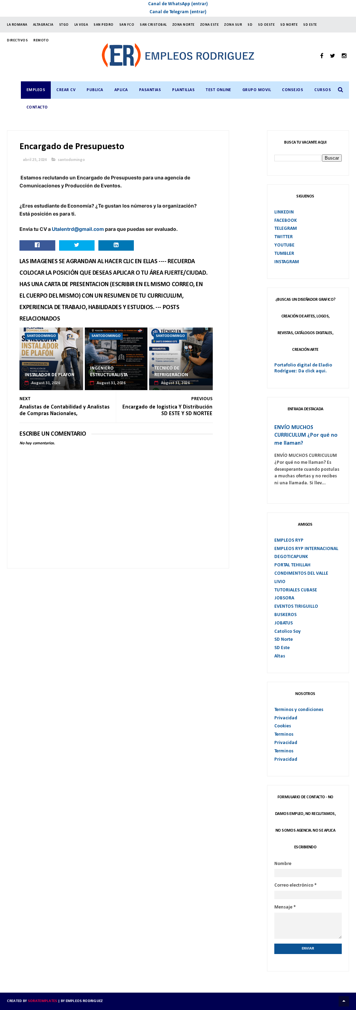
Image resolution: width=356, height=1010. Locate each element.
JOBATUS (283, 623)
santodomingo (71, 160)
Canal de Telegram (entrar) (178, 12)
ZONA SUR (233, 25)
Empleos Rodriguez (84, 1001)
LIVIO (279, 581)
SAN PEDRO (104, 25)
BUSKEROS (285, 614)
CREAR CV (65, 90)
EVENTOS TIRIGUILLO (296, 606)
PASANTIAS (150, 90)
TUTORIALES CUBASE (295, 590)
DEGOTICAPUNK (291, 556)
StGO (64, 25)
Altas (279, 656)
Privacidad (285, 718)
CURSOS (322, 90)
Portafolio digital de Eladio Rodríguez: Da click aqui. (303, 368)
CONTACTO (37, 107)
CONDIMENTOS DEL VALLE (301, 573)
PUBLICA (95, 90)
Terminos (283, 734)
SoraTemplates (42, 1001)
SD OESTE (266, 25)
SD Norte (283, 639)
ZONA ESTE (209, 25)
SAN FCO (127, 25)
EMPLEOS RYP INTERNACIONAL (306, 548)
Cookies (282, 726)
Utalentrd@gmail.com (78, 229)
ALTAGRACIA (43, 25)
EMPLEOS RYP (289, 540)
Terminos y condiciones (298, 709)
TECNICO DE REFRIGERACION (171, 372)
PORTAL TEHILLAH (292, 565)
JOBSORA (284, 598)
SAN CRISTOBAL (153, 25)
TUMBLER (284, 253)
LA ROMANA (17, 25)
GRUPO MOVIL (256, 90)
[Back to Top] (344, 1001)
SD (250, 25)
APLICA (121, 90)
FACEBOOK (285, 220)
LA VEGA (81, 25)
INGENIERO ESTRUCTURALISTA (109, 372)
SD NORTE (289, 25)
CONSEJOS (292, 90)
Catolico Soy (287, 631)
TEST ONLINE (218, 90)
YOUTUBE (284, 245)
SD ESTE (310, 25)
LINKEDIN (284, 212)
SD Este (282, 648)
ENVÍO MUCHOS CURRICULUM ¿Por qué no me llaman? (306, 435)
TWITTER (283, 237)
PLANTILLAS (183, 90)
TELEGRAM (285, 228)
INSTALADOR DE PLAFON (49, 375)
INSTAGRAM (286, 262)
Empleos (36, 90)
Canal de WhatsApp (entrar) (178, 4)
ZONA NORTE (183, 25)
